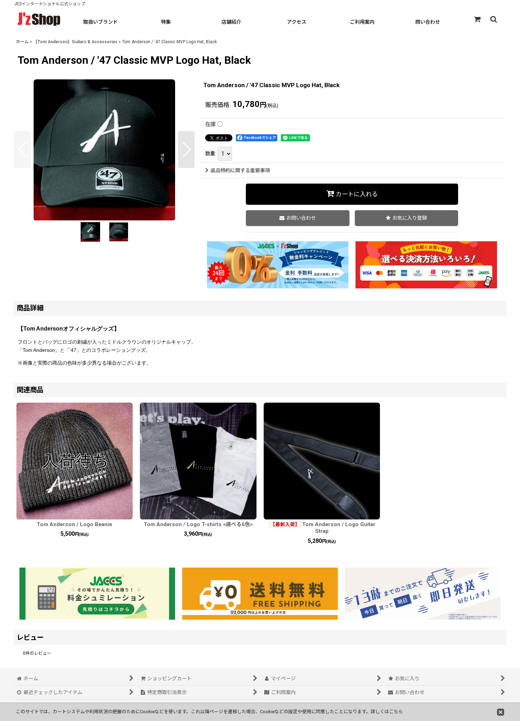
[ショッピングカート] (477, 19)
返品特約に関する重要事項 (240, 170)
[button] (493, 19)
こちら (396, 711)
